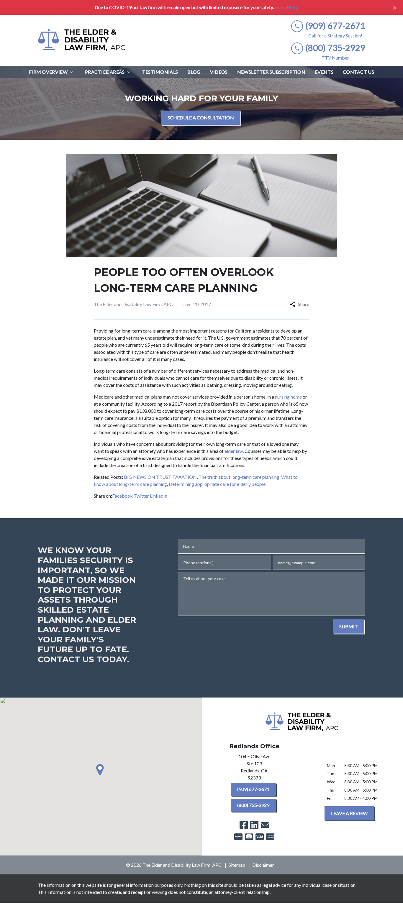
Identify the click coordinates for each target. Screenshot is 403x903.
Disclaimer (263, 865)
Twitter (141, 496)
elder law (234, 451)
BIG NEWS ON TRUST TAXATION (160, 477)
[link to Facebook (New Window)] (244, 825)
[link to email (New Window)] (265, 825)
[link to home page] (82, 40)
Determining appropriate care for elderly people (217, 484)
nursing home (288, 396)
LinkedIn (158, 496)
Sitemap (237, 865)
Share (303, 304)
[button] (101, 770)
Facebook (122, 496)
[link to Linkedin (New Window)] (254, 825)
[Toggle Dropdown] (73, 72)
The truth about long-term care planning (239, 477)
